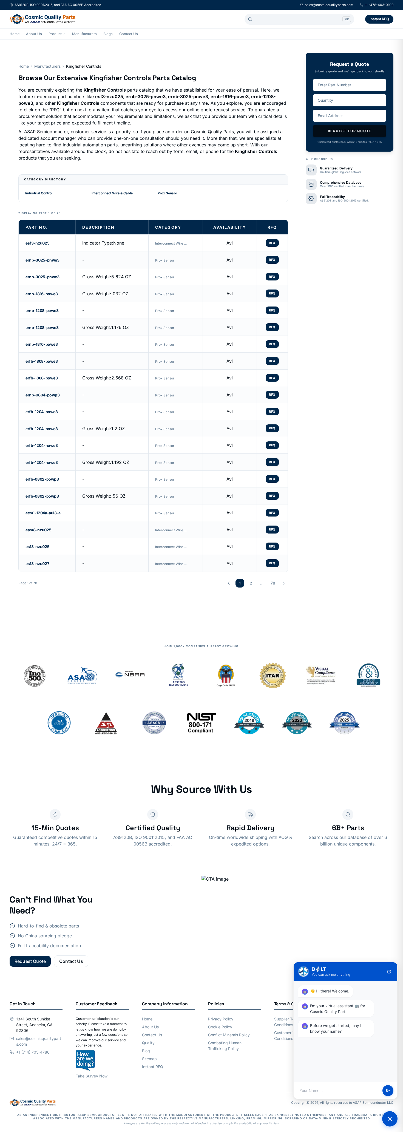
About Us (34, 34)
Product (55, 34)
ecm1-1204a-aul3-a (43, 512)
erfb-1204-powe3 (41, 411)
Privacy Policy (220, 1019)
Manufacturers (84, 34)
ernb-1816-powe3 (41, 293)
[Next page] (283, 583)
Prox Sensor (167, 193)
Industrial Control (38, 193)
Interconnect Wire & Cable (112, 193)
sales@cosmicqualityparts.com (329, 5)
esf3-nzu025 (37, 243)
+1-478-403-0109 (379, 5)
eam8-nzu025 (38, 529)
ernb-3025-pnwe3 (42, 260)
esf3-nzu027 (37, 563)
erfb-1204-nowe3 (41, 445)
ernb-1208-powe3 (42, 310)
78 (273, 583)
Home (14, 34)
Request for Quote (349, 131)
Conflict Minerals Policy (229, 1034)
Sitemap (149, 1058)
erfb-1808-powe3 (41, 361)
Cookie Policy (220, 1027)
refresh (389, 971)
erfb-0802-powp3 (42, 479)
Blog (146, 1050)
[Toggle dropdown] (64, 34)
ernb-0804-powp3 (42, 395)
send (387, 1091)
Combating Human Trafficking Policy (225, 1045)
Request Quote (30, 961)
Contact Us (128, 34)
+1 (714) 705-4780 (33, 1052)
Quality (148, 1042)
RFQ (272, 243)
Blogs (108, 34)
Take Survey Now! (92, 1076)
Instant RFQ (379, 19)
